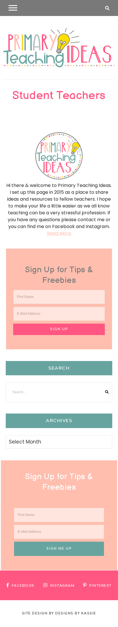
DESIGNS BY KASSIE (75, 613)
